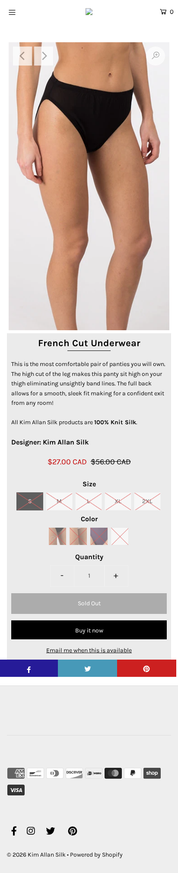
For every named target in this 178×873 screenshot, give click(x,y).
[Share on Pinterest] (146, 668)
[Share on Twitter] (87, 668)
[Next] (43, 56)
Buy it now (89, 630)
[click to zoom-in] (155, 56)
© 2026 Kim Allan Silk (36, 854)
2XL (147, 501)
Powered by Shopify (96, 854)
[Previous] (22, 56)
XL (117, 501)
